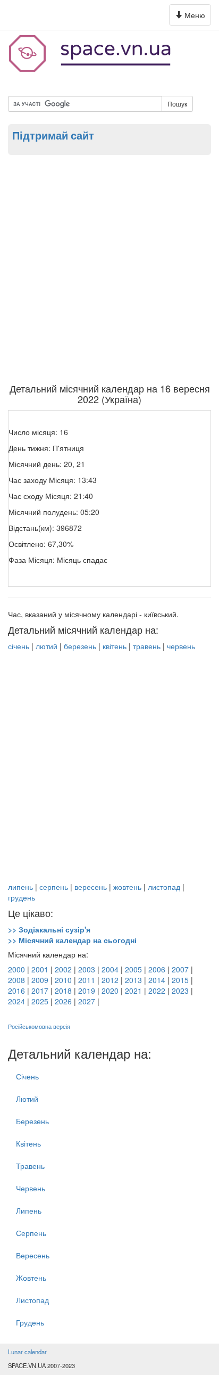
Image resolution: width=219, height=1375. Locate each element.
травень (147, 646)
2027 (86, 1001)
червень (181, 646)
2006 (156, 969)
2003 (86, 969)
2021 (133, 990)
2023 (180, 990)
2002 (63, 969)
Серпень (31, 1232)
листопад (164, 886)
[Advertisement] (109, 268)
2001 (39, 969)
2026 (63, 1001)
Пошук (177, 103)
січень (18, 646)
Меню (191, 17)
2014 (156, 980)
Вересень (32, 1255)
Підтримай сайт (53, 135)
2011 (86, 980)
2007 (180, 969)
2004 (110, 969)
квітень (115, 646)
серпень (53, 886)
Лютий (27, 1098)
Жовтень (31, 1277)
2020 (110, 990)
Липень (28, 1210)
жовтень (127, 886)
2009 (39, 980)
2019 (86, 990)
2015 (180, 980)
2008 (16, 980)
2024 (16, 1001)
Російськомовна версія (39, 1026)
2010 (63, 980)
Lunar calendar (27, 1351)
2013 (133, 980)
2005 (133, 969)
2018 (63, 990)
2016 (16, 990)
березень (80, 646)
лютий (46, 646)
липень (20, 886)
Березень (32, 1121)
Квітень (28, 1143)
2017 (39, 990)
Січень (27, 1076)
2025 (39, 1001)
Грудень (30, 1322)
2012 (110, 980)
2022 (156, 990)
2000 (16, 969)
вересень (90, 886)
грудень (21, 897)
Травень (30, 1165)
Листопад (32, 1300)
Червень (30, 1188)
